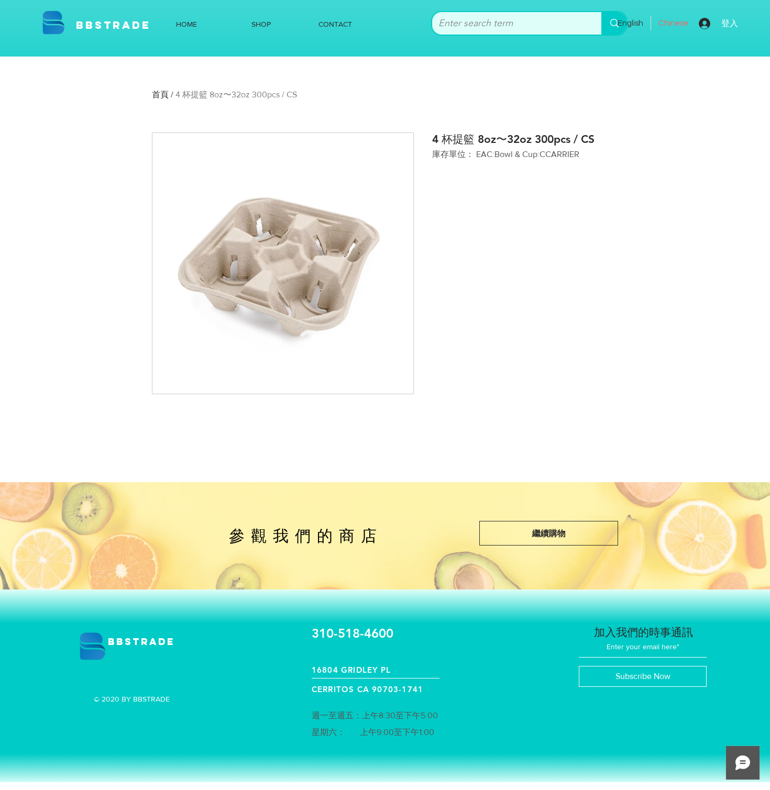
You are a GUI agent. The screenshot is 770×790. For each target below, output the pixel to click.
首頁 (160, 94)
